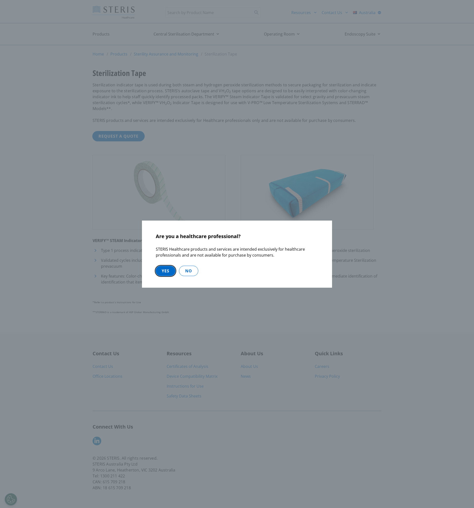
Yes (165, 271)
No (188, 271)
